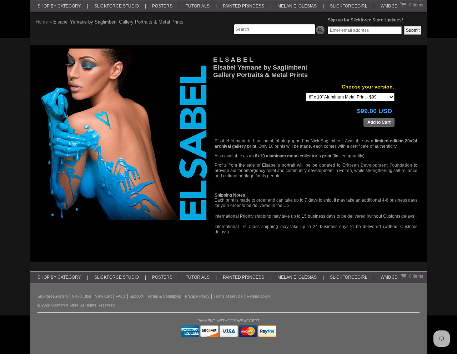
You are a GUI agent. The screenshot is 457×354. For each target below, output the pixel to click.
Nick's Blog (81, 296)
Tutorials (198, 6)
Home (42, 22)
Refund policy (258, 296)
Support (136, 296)
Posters (162, 6)
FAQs (121, 296)
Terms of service (228, 296)
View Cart (103, 296)
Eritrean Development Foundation (377, 165)
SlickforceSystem (52, 296)
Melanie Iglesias (297, 6)
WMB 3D (389, 6)
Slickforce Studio (116, 6)
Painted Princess (243, 6)
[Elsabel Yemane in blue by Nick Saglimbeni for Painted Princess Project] (121, 134)
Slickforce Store (65, 305)
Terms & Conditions (164, 296)
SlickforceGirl (348, 6)
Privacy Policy (197, 296)
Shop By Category (59, 6)
